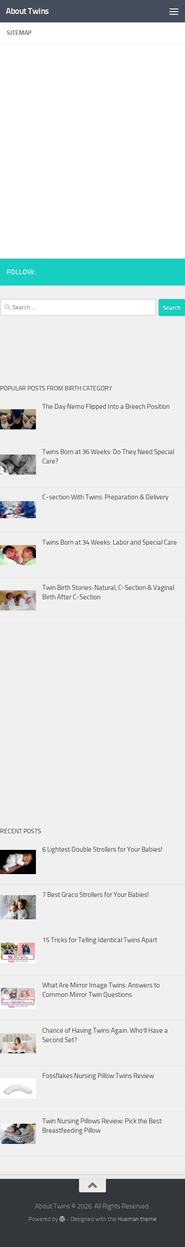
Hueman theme (137, 1219)
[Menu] (174, 11)
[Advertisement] (92, 147)
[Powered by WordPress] (62, 1219)
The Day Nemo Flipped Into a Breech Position (106, 407)
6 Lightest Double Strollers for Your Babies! (102, 849)
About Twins (27, 11)
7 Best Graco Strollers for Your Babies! (95, 895)
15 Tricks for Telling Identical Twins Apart (99, 940)
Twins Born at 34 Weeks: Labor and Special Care (109, 542)
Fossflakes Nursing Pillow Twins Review (98, 1076)
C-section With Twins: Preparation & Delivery (105, 497)
